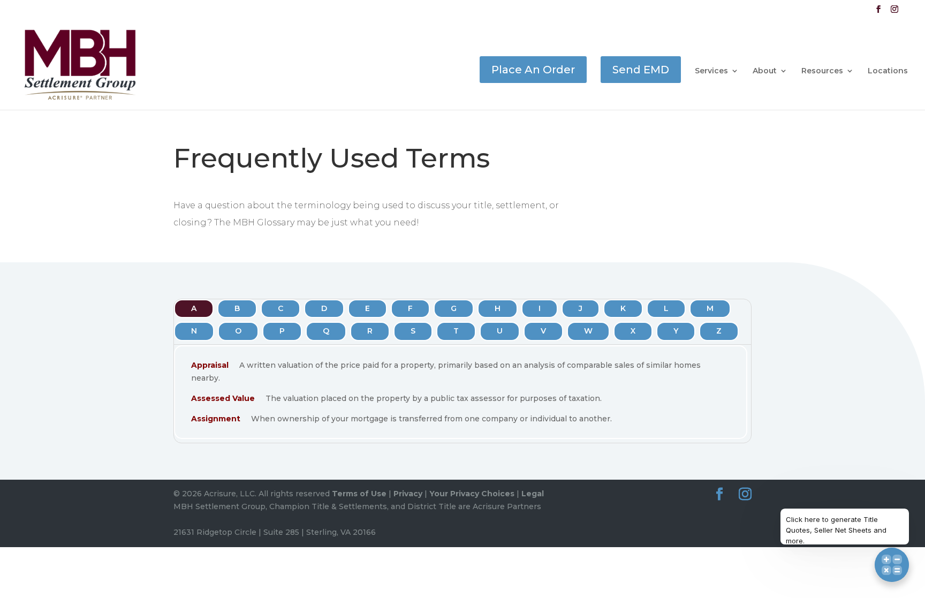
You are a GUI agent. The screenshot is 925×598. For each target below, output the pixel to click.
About (765, 71)
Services (711, 71)
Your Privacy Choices (471, 493)
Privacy (407, 493)
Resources (822, 71)
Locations (888, 71)
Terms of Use (359, 493)
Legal (532, 493)
